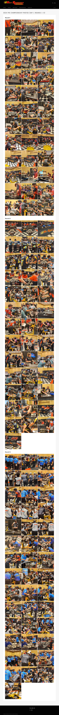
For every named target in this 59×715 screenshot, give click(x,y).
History (9, 7)
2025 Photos (15, 7)
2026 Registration (22, 7)
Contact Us (30, 7)
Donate (4, 7)
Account (55, 7)
